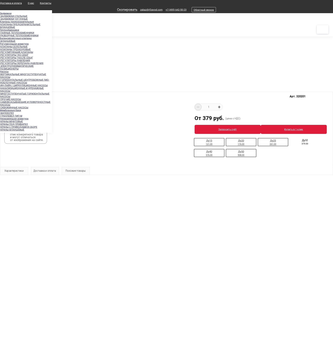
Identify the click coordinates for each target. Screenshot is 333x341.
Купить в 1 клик (293, 129)
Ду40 (209, 153)
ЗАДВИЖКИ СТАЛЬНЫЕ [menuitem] (13, 16)
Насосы (4, 71)
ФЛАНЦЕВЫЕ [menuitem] (7, 41)
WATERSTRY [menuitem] (7, 113)
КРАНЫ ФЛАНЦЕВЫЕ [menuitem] (12, 129)
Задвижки (5, 13)
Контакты (45, 3)
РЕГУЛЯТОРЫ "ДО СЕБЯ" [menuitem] (14, 55)
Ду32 (305, 142)
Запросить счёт (227, 129)
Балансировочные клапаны (16, 38)
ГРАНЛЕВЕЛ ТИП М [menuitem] (11, 115)
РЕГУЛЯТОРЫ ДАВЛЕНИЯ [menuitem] (15, 60)
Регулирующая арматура (14, 43)
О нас (31, 3)
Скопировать (127, 10)
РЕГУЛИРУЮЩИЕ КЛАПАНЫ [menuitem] (16, 52)
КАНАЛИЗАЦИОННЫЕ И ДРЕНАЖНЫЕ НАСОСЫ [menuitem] (22, 89)
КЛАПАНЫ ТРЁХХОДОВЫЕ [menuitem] (15, 49)
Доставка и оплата (11, 3)
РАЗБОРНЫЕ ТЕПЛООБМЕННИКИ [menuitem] (19, 35)
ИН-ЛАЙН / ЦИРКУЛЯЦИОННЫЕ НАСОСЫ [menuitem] (24, 85)
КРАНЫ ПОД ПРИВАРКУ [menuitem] (14, 124)
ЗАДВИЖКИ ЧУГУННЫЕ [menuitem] (14, 18)
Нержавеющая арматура (14, 118)
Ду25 (273, 142)
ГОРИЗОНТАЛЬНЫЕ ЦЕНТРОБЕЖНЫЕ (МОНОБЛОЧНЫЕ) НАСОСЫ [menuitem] (24, 81)
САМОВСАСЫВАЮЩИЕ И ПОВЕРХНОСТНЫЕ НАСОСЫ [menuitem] (25, 103)
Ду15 (209, 142)
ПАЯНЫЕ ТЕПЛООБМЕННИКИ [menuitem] (17, 32)
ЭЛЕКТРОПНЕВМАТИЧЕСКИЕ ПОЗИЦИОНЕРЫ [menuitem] (17, 67)
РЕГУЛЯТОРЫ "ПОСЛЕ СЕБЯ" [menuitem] (16, 57)
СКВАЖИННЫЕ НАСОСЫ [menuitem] (14, 107)
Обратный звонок (204, 9)
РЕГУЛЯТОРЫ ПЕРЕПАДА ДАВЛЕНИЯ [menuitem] (21, 63)
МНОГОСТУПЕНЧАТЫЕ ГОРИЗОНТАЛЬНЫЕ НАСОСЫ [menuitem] (24, 95)
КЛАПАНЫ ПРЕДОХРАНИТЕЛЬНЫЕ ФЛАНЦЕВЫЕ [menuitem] (20, 26)
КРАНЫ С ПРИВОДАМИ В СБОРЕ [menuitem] (18, 127)
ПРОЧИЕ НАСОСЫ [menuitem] (10, 99)
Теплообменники (9, 30)
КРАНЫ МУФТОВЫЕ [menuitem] (11, 121)
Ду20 (241, 142)
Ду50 (241, 153)
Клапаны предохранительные (17, 21)
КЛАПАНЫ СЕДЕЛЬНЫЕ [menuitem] (14, 46)
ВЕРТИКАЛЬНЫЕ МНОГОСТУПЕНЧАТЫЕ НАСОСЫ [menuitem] (23, 75)
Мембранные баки (10, 110)
